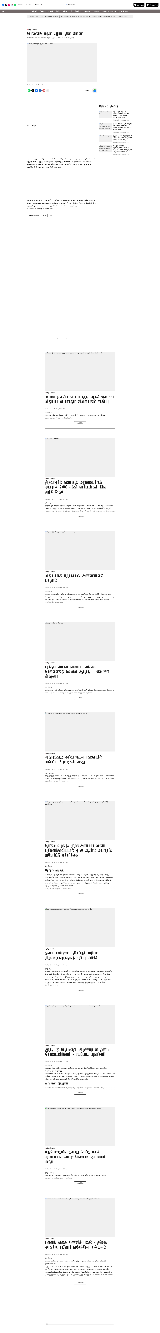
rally (51, 215)
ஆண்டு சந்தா (123, 11)
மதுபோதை (65, 1175)
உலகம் (51, 11)
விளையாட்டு (67, 11)
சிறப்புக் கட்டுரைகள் (109, 11)
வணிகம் (96, 11)
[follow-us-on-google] (94, 90)
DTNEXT (29, 5)
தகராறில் (84, 1175)
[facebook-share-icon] (36, 91)
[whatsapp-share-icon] (29, 91)
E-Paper (20, 5)
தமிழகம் (34, 11)
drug (44, 215)
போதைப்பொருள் (34, 215)
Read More (80, 423)
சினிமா (58, 11)
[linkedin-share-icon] (40, 91)
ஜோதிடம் (78, 11)
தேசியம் (43, 11)
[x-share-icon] (32, 91)
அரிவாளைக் (72, 778)
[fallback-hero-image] (105, 114)
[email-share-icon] (43, 91)
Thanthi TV (38, 5)
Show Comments (62, 339)
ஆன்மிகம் (87, 11)
